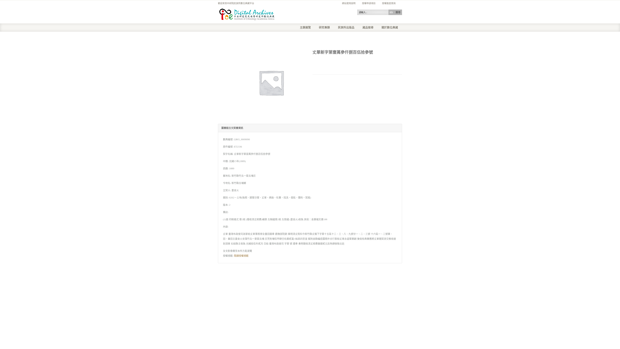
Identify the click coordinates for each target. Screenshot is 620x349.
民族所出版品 (346, 27)
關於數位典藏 (390, 27)
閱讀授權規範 (241, 255)
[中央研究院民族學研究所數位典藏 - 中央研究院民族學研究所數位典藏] (247, 14)
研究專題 (324, 27)
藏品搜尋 (367, 27)
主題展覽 (305, 27)
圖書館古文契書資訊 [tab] (232, 128)
